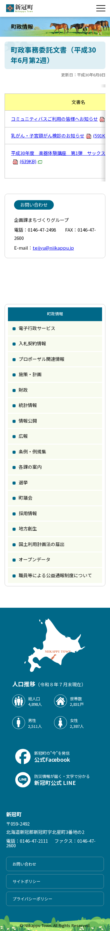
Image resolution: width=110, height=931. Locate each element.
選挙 (23, 482)
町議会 (25, 497)
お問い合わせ (24, 864)
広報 (23, 436)
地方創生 (28, 528)
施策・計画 (30, 374)
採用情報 (28, 513)
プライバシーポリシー (32, 899)
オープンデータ (34, 559)
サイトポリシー (26, 881)
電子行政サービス (37, 328)
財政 (23, 390)
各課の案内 (30, 467)
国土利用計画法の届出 (41, 544)
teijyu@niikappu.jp (53, 247)
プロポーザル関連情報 (41, 359)
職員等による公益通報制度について (55, 575)
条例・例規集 (32, 451)
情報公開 (28, 420)
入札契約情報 (32, 343)
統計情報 (28, 405)
